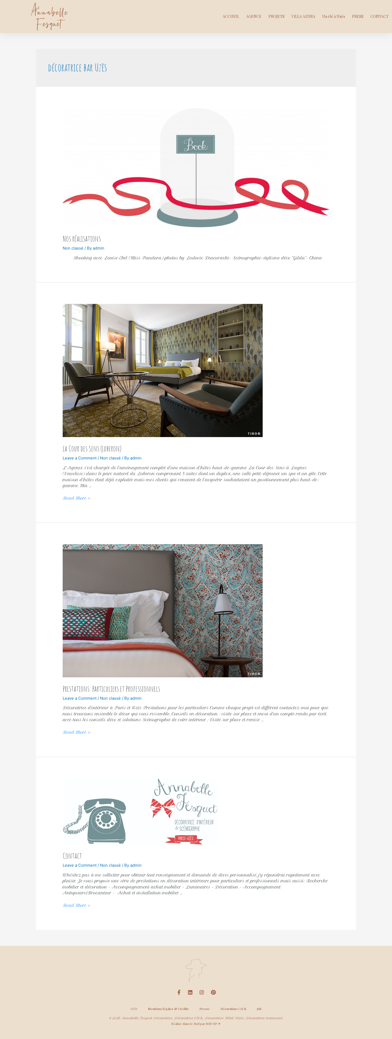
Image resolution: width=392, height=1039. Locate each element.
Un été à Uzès (333, 16)
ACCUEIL (231, 16)
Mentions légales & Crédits (168, 1009)
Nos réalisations (82, 238)
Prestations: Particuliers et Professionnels (111, 689)
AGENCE (254, 16)
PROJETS (277, 16)
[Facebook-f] (179, 992)
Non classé (73, 248)
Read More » (76, 498)
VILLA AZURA (303, 16)
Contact (72, 856)
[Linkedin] (190, 992)
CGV (134, 1009)
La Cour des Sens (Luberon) (92, 448)
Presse (204, 1009)
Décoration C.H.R (233, 1009)
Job (259, 1009)
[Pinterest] (213, 992)
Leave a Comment (80, 458)
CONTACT (379, 16)
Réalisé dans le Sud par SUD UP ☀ (196, 1023)
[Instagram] (202, 992)
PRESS (357, 16)
